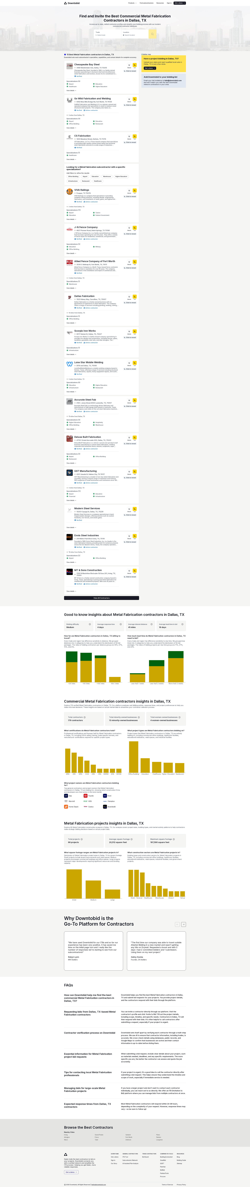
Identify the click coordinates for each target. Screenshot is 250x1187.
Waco (66, 1140)
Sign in (169, 3)
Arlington (67, 1137)
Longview (159, 1140)
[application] (93, 668)
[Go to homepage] (74, 3)
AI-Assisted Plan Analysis (130, 1163)
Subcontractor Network (130, 1160)
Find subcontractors (146, 3)
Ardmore (128, 1140)
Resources (160, 3)
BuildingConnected (166, 1157)
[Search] (152, 34)
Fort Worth (129, 1137)
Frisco (97, 1137)
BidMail (162, 1170)
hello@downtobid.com (98, 1184)
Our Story (114, 1163)
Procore (162, 1176)
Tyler (96, 1140)
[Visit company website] (129, 65)
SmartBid (163, 1160)
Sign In (113, 1160)
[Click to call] (135, 65)
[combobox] (97, 35)
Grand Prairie (99, 1135)
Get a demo (179, 3)
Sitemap (179, 1163)
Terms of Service (167, 1184)
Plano (158, 1135)
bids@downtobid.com (173, 80)
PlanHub (163, 1167)
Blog (178, 1157)
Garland (128, 1135)
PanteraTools (164, 1173)
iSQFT (162, 1163)
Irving (66, 1135)
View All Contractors (102, 598)
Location (126, 32)
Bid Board (145, 1157)
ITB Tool (125, 1157)
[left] (177, 924)
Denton (158, 1137)
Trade (98, 32)
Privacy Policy (181, 1184)
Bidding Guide (181, 1160)
